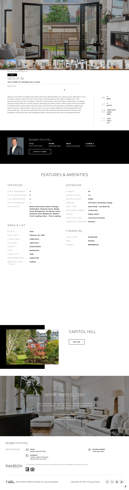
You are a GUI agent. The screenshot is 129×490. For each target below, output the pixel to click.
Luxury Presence (51, 482)
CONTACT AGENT (40, 151)
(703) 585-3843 (55, 146)
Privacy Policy (93, 482)
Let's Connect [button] (64, 417)
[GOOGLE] (117, 482)
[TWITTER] (112, 482)
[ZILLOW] (121, 482)
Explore (76, 342)
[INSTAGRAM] (107, 482)
